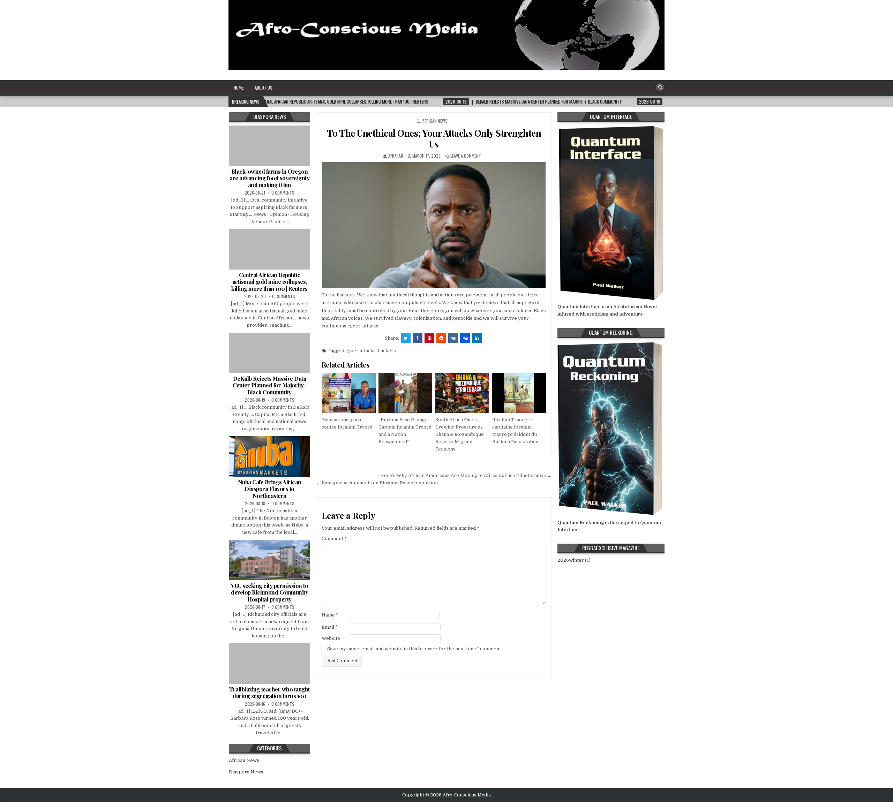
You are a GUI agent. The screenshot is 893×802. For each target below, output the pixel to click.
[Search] (660, 87)
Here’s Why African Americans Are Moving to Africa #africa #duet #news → (465, 475)
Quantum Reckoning (580, 522)
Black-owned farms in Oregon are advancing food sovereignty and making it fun (269, 178)
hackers (387, 350)
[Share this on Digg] (465, 338)
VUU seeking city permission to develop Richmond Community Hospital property (269, 592)
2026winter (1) (574, 560)
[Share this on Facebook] (417, 338)
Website (331, 638)
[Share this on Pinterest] (429, 338)
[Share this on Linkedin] (477, 338)
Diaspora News (246, 771)
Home (238, 87)
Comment (334, 538)
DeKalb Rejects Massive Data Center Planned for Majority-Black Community (269, 385)
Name (330, 615)
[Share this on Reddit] (441, 338)
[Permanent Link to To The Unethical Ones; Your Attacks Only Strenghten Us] (434, 225)
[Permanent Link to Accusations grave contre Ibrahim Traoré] (348, 393)
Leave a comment (465, 156)
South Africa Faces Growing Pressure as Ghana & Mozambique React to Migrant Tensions (459, 434)
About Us (263, 87)
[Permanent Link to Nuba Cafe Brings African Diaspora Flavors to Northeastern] (269, 456)
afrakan (395, 156)
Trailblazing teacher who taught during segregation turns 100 (269, 692)
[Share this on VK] (453, 338)
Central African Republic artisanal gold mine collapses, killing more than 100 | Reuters (269, 281)
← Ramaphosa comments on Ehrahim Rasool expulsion (377, 482)
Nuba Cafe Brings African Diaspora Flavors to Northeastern (269, 488)
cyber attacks (360, 350)
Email (330, 627)
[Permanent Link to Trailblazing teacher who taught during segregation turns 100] (269, 663)
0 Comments (282, 193)
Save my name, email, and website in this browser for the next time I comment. (414, 648)
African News (435, 121)
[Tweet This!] (406, 338)
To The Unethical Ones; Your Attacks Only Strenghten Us (434, 138)
